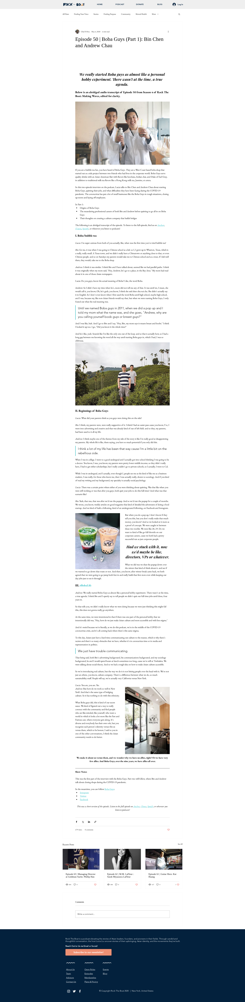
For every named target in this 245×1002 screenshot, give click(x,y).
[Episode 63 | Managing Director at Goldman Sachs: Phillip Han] (81, 859)
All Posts (66, 14)
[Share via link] (95, 822)
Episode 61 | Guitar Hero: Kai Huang (162, 875)
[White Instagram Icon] (69, 991)
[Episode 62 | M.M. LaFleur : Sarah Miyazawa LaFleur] (122, 859)
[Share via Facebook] (76, 822)
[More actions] (168, 31)
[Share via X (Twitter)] (83, 822)
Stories (96, 14)
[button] (179, 14)
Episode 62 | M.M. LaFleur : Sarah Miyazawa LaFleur (120, 875)
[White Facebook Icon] (80, 991)
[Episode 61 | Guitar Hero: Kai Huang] (163, 859)
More (154, 14)
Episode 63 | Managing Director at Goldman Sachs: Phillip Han (80, 875)
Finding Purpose (110, 14)
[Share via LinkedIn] (89, 822)
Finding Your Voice (81, 14)
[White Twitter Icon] (74, 991)
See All (180, 844)
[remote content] (122, 61)
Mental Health (141, 14)
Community (126, 14)
